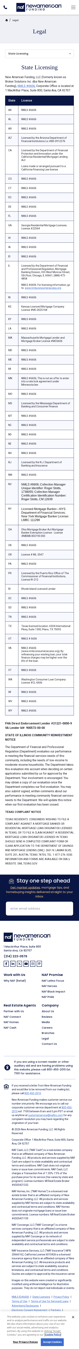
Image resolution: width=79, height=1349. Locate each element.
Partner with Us (14, 1011)
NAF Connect (12, 1017)
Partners (56, 1310)
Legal (15, 20)
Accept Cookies (52, 1342)
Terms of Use (19, 1301)
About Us (48, 1011)
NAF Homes (11, 1022)
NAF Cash (10, 1028)
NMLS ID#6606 (20, 1296)
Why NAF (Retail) (15, 981)
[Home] (39, 7)
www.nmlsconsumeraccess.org (43, 287)
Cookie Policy (53, 1334)
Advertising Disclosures (25, 1305)
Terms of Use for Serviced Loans (50, 1301)
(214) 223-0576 (15, 956)
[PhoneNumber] (5, 7)
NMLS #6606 (26, 86)
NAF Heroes (49, 986)
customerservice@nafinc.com (45, 1115)
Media (46, 1022)
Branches (48, 1033)
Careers (47, 1028)
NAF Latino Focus (53, 981)
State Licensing (41, 1296)
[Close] (73, 1317)
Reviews (47, 1017)
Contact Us (49, 1044)
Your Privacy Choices (25, 1342)
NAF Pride (48, 997)
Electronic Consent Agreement (29, 1310)
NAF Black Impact (53, 991)
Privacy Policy (61, 1296)
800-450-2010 (56, 1069)
